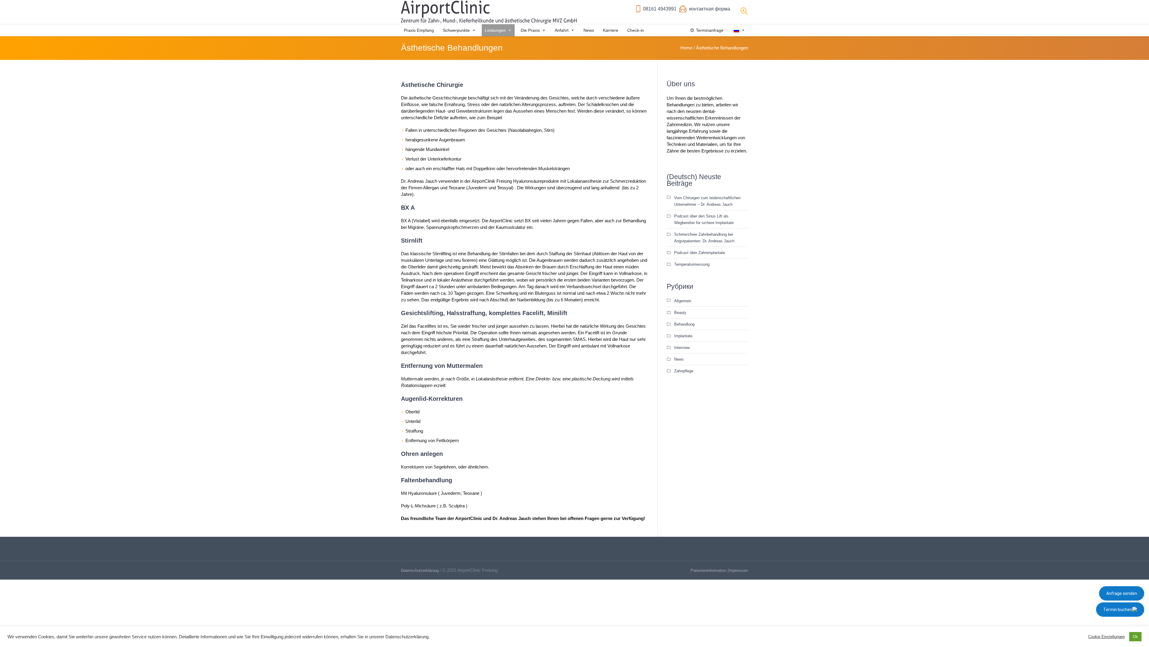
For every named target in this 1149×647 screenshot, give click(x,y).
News (588, 30)
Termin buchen (1117, 609)
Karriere (610, 30)
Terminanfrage (710, 30)
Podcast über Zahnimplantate (699, 252)
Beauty (680, 312)
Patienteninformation (708, 570)
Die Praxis (530, 30)
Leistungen (495, 30)
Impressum (738, 570)
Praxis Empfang (419, 30)
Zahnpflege (683, 371)
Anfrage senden (1121, 593)
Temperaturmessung (691, 264)
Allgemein (682, 301)
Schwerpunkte (456, 30)
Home (686, 47)
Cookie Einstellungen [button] (1106, 636)
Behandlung (684, 324)
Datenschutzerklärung (420, 570)
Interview (682, 347)
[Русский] (738, 30)
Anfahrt (562, 30)
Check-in (635, 30)
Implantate (683, 336)
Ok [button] (1135, 636)
